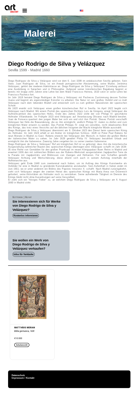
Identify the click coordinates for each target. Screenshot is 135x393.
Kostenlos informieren (26, 215)
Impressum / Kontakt (23, 378)
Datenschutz (18, 375)
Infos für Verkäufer (24, 254)
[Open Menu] (24, 10)
